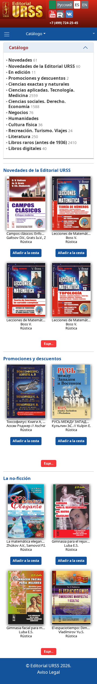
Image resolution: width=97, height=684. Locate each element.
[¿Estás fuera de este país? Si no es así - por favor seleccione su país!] (52, 5)
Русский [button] (64, 4)
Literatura (19, 136)
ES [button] (77, 4)
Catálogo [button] (34, 33)
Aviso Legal (48, 672)
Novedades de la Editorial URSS (41, 66)
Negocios (18, 112)
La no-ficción (17, 478)
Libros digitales (24, 148)
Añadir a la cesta (26, 253)
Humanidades (23, 118)
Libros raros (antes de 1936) (37, 142)
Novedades (20, 60)
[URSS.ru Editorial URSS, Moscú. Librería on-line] (23, 9)
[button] (52, 14)
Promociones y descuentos (36, 78)
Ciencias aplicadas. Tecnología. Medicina (41, 92)
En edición (19, 72)
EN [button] (84, 4)
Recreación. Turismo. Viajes (37, 131)
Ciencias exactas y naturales (38, 84)
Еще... (48, 343)
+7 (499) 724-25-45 (64, 23)
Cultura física (22, 125)
